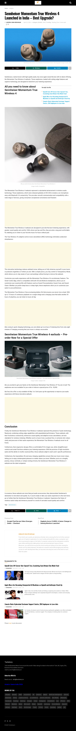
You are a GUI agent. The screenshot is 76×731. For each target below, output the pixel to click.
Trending (48, 22)
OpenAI (40, 704)
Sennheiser (12, 505)
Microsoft (27, 704)
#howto (14, 694)
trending (52, 707)
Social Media (56, 704)
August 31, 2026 (17, 568)
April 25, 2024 (27, 22)
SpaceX (64, 704)
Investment (51, 701)
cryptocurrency (23, 698)
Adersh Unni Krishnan (13, 22)
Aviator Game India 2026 (14, 684)
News (33, 704)
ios (57, 701)
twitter (59, 707)
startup (8, 707)
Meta (20, 704)
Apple (45, 694)
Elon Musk (55, 698)
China (15, 698)
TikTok (41, 707)
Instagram (42, 701)
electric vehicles (45, 698)
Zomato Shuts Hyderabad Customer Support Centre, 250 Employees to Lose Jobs (56, 102)
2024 (20, 694)
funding (16, 701)
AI (33, 694)
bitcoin (66, 694)
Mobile (40, 22)
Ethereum (63, 698)
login (10, 623)
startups (14, 707)
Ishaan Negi (9, 568)
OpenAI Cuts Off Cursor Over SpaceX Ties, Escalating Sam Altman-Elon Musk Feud (55, 93)
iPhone (63, 701)
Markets (14, 704)
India (35, 701)
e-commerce (34, 698)
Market (8, 704)
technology (27, 707)
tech (20, 707)
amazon (38, 694)
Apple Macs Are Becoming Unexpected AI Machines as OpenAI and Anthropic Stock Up (56, 97)
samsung (47, 704)
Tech (44, 22)
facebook (8, 701)
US (64, 707)
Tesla (34, 707)
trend (46, 707)
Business (8, 698)
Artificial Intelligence (55, 694)
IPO (68, 701)
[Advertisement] (38, 214)
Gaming (22, 701)
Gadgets (11, 8)
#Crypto (8, 694)
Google (29, 701)
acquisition (27, 694)
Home (6, 8)
